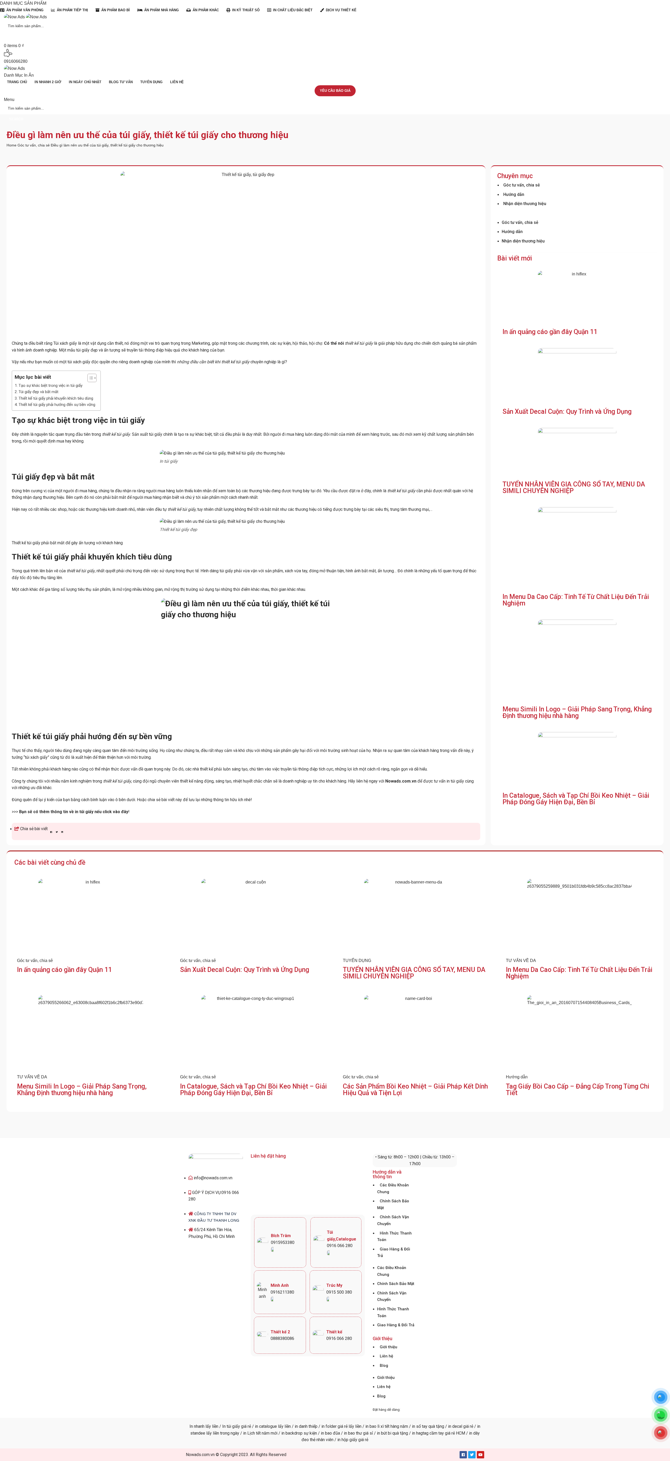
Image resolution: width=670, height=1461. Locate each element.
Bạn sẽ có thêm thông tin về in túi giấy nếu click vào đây (73, 811)
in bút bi (384, 1433)
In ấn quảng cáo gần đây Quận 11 (549, 332)
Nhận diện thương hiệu (524, 203)
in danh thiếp (306, 1426)
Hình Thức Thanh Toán (394, 1236)
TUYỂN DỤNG (357, 960)
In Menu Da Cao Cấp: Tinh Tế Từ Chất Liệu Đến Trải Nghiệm (575, 600)
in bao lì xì (374, 1426)
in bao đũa (330, 1433)
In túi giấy (231, 1426)
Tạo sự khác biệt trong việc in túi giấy (50, 385)
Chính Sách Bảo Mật (395, 1283)
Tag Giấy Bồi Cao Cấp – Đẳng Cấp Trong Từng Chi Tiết (577, 1090)
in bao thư (353, 1433)
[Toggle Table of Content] (89, 377)
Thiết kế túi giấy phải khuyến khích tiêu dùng (56, 398)
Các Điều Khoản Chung (393, 1188)
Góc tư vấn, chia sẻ (34, 145)
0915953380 (282, 1242)
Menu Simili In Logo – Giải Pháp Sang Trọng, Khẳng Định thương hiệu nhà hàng (577, 712)
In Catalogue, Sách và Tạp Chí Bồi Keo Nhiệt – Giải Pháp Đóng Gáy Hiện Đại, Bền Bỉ (575, 799)
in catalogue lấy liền (273, 1426)
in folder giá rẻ (334, 1426)
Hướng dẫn (513, 194)
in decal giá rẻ (460, 1426)
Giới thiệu (388, 1347)
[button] (51, 832)
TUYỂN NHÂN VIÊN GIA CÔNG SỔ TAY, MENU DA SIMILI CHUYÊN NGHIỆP (573, 487)
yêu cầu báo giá (335, 91)
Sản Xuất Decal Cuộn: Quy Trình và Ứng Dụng (567, 411)
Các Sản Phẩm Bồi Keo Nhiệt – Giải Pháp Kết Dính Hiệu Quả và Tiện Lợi (415, 1090)
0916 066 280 (340, 1245)
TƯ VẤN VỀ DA (521, 960)
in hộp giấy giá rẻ (352, 1439)
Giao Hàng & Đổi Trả (393, 1252)
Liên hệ (386, 1356)
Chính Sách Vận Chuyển (393, 1220)
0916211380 (282, 1292)
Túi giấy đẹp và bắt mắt (38, 391)
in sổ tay (419, 1426)
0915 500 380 (339, 1292)
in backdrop (292, 1433)
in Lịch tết (251, 1433)
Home (12, 145)
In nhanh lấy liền (203, 1426)
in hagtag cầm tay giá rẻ (433, 1433)
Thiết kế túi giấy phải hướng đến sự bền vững (57, 404)
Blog (384, 1365)
